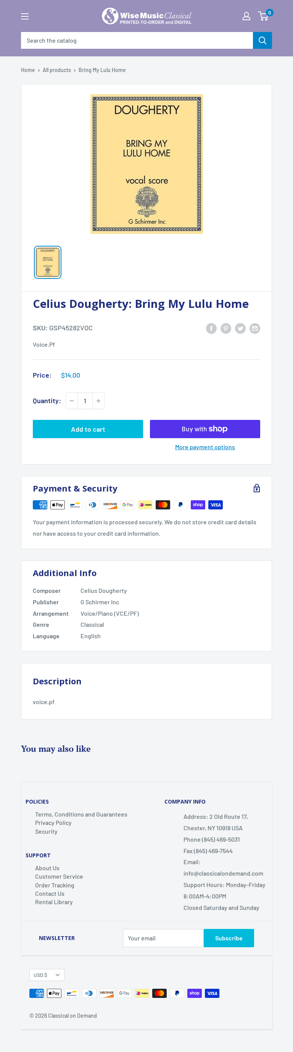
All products (57, 70)
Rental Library (54, 901)
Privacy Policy (53, 822)
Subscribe (229, 938)
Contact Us (49, 893)
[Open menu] (25, 16)
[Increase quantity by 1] (98, 401)
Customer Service (59, 876)
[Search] (262, 40)
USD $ (40, 975)
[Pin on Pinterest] (226, 328)
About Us (47, 867)
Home (28, 70)
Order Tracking (54, 885)
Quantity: (47, 400)
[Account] (246, 16)
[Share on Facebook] (211, 328)
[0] (263, 16)
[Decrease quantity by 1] (71, 401)
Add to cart (88, 429)
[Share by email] (255, 328)
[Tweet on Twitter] (240, 328)
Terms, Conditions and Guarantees (81, 814)
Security (46, 831)
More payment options (205, 446)
